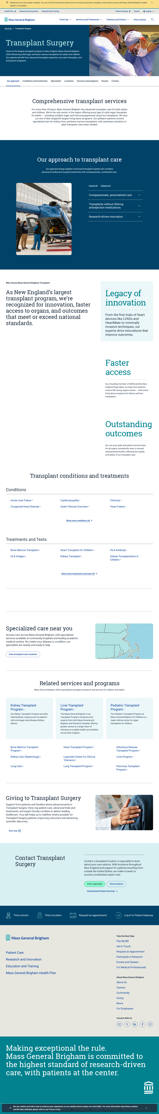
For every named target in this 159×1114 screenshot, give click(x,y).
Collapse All (105, 186)
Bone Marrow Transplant (24, 749)
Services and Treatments (87, 19)
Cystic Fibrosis (74, 506)
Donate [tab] (104, 81)
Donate (137, 11)
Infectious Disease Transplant (127, 749)
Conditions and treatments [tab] (35, 81)
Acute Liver (21, 500)
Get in (124, 946)
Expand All (93, 186)
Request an (130, 951)
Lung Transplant (78, 766)
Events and (127, 962)
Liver (124, 756)
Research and (23, 959)
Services (8, 28)
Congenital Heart (25, 506)
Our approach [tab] (13, 81)
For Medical (131, 967)
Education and (22, 966)
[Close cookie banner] (146, 1108)
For (125, 1008)
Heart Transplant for (76, 550)
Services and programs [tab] (87, 81)
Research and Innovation (29, 11)
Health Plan (9, 11)
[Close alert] (152, 3)
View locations (116, 884)
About (122, 982)
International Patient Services (101, 891)
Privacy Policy (54, 1109)
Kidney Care (25, 756)
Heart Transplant (78, 747)
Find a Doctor (140, 19)
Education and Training (50, 11)
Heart (117, 506)
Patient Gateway (122, 11)
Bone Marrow (24, 550)
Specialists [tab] (56, 81)
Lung (16, 766)
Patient (15, 953)
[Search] (152, 19)
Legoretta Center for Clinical (79, 758)
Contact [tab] (115, 81)
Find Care (64, 19)
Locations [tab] (69, 81)
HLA (118, 550)
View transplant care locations (23, 654)
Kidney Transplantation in (124, 558)
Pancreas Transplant (128, 768)
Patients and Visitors (116, 19)
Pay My (123, 941)
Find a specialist (94, 884)
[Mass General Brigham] (20, 19)
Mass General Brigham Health (31, 973)
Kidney (70, 556)
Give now (13, 831)
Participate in (130, 956)
